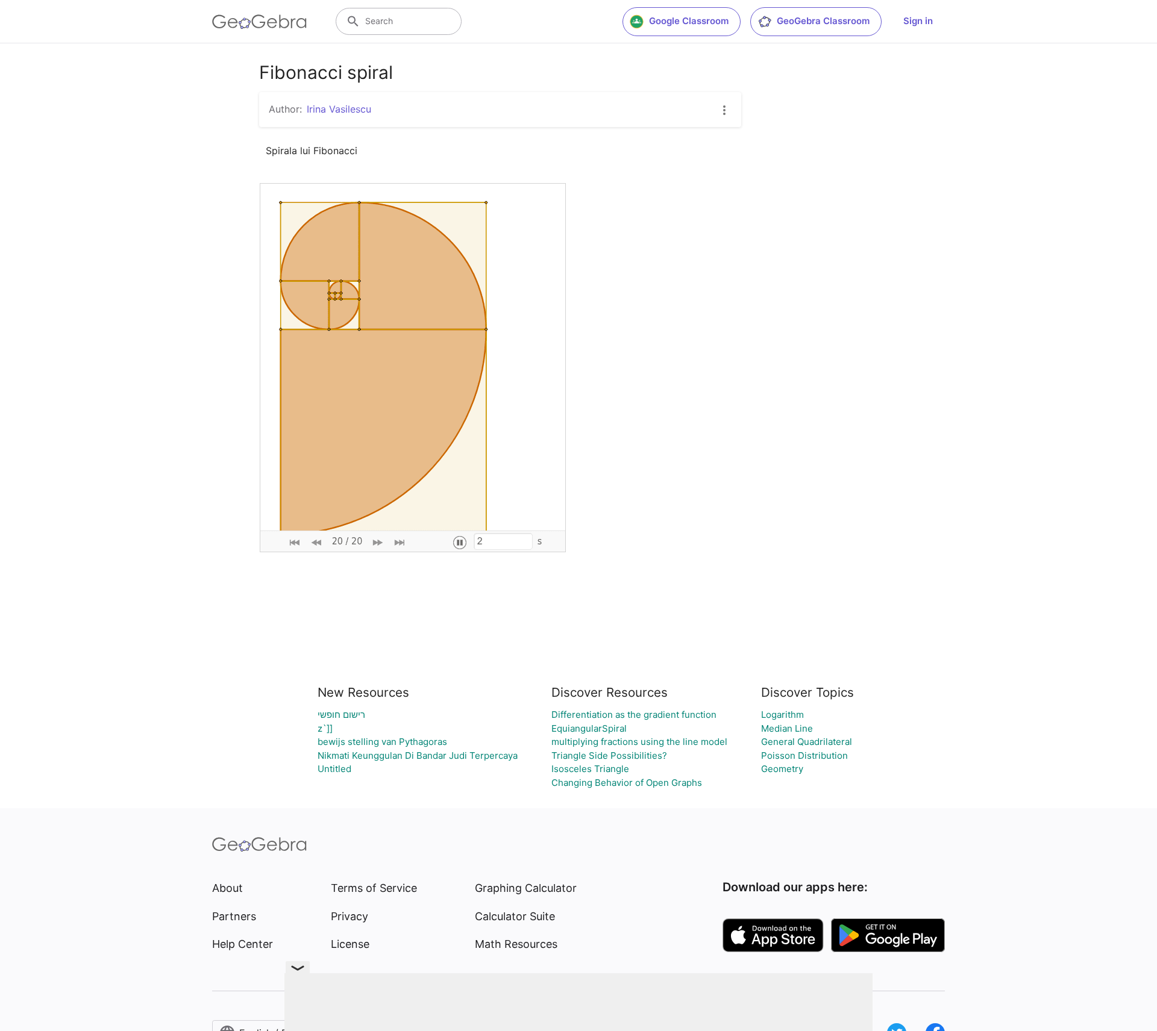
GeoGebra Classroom (823, 20)
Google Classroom (689, 20)
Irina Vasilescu (339, 109)
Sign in (918, 20)
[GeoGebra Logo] (259, 21)
